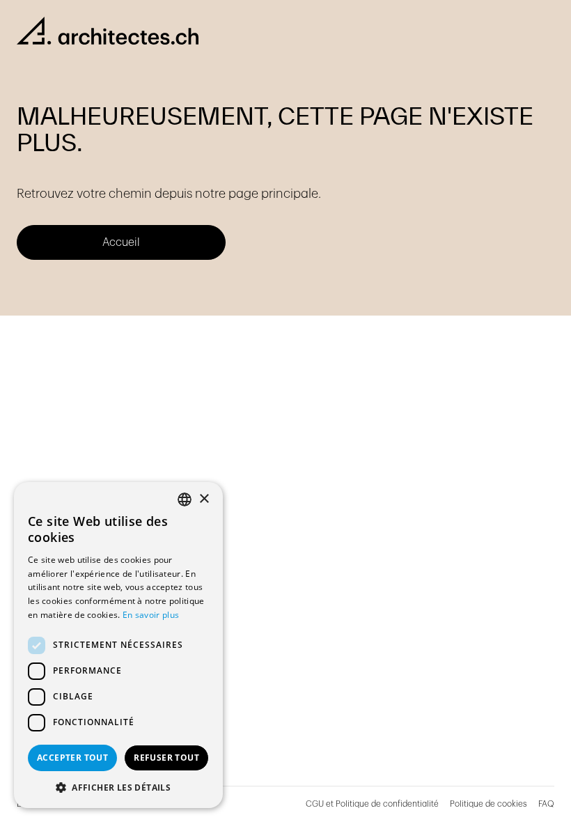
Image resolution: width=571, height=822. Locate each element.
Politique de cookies (488, 804)
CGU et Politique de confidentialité (372, 804)
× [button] (203, 499)
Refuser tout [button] (166, 757)
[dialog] (118, 645)
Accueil (121, 242)
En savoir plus (151, 615)
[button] (118, 787)
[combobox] (184, 499)
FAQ (546, 804)
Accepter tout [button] (72, 757)
